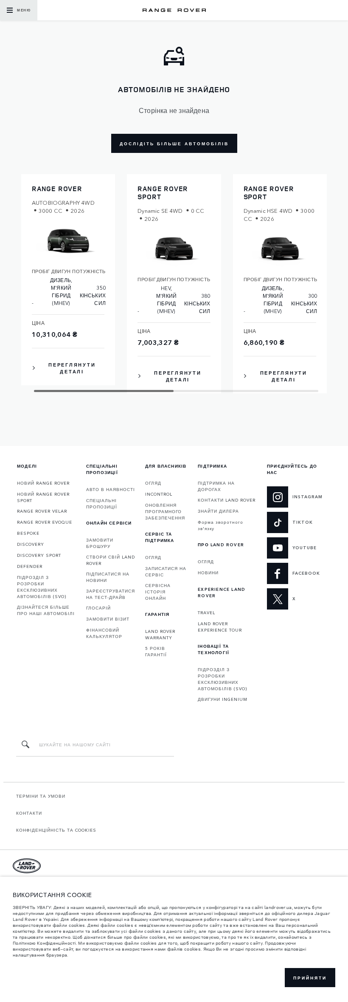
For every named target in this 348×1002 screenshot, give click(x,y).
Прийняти (310, 978)
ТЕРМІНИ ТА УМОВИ (40, 796)
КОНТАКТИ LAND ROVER (226, 500)
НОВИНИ (208, 573)
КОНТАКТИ (29, 813)
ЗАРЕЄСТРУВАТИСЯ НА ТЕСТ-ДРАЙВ (110, 594)
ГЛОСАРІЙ (98, 608)
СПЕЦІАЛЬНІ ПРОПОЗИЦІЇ (101, 503)
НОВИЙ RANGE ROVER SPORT (43, 497)
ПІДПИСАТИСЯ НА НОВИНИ (107, 577)
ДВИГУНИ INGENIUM (222, 699)
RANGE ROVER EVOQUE (44, 522)
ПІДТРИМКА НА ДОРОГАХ (216, 486)
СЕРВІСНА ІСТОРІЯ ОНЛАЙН (158, 591)
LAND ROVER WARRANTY (160, 634)
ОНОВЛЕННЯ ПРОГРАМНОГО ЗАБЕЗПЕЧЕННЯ (165, 511)
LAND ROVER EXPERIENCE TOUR (220, 627)
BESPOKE (28, 533)
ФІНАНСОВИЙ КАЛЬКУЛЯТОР (104, 633)
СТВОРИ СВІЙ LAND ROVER (110, 560)
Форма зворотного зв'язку (220, 525)
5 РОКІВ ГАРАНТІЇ (156, 651)
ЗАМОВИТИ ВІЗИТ (107, 619)
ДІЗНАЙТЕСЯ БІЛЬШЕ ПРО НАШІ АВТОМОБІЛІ (46, 610)
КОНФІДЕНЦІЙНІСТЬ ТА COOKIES (56, 830)
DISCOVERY (30, 544)
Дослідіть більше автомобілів (174, 144)
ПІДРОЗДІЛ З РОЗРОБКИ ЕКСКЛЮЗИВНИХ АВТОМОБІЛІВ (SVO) (41, 586)
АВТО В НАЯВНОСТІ (110, 489)
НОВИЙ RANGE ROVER (43, 483)
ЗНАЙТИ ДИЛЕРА (218, 511)
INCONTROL (158, 494)
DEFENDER (29, 566)
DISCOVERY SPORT (39, 555)
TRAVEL (206, 612)
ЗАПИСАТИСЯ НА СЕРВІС (165, 571)
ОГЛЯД (153, 483)
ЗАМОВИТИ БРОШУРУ (99, 543)
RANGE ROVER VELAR (42, 511)
